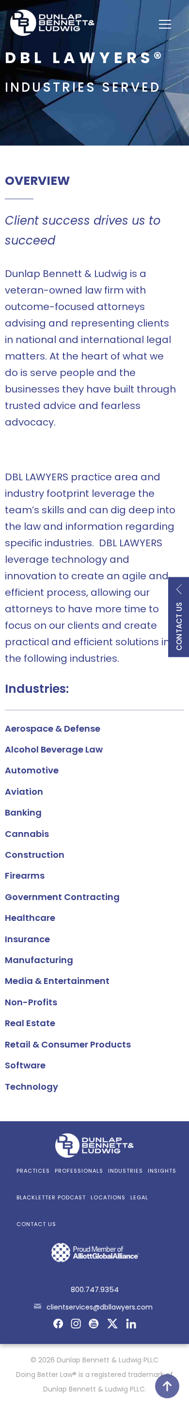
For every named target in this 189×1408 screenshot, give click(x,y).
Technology (31, 1087)
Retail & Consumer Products (68, 1044)
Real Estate (30, 1023)
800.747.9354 (95, 1289)
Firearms (25, 875)
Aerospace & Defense (52, 728)
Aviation (24, 792)
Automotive (32, 770)
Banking (23, 812)
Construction (34, 855)
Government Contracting (62, 897)
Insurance (27, 939)
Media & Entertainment (57, 981)
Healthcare (30, 918)
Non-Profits (31, 1002)
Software (25, 1065)
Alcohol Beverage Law (54, 749)
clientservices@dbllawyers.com (100, 1307)
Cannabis (27, 834)
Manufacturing (39, 960)
